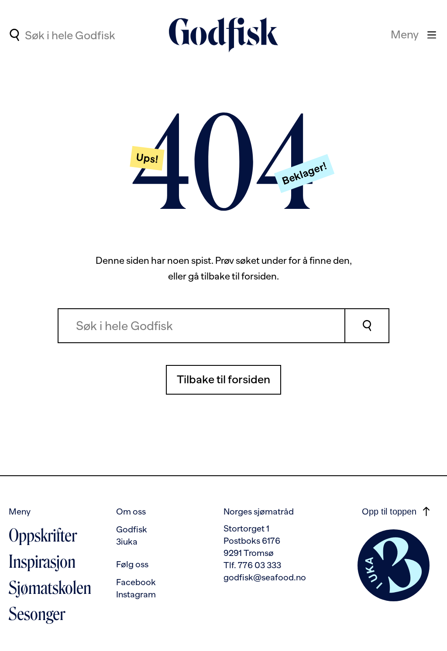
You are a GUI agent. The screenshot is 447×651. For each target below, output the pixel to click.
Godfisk (131, 529)
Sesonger (37, 613)
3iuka (127, 541)
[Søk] (367, 325)
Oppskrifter (43, 535)
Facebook (136, 582)
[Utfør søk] (14, 35)
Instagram (136, 594)
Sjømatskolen (50, 587)
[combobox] (97, 35)
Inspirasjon (42, 561)
